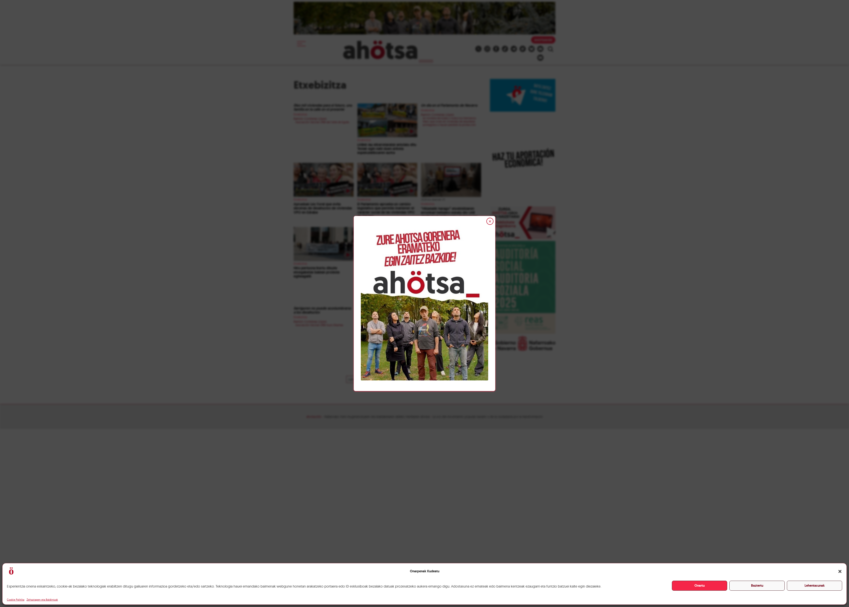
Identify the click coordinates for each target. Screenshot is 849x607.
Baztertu (757, 585)
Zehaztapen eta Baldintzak (42, 599)
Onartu (699, 585)
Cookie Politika (15, 599)
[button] (840, 571)
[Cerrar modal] (489, 221)
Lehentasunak (815, 585)
